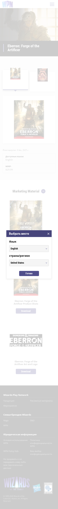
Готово (29, 273)
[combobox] (26, 248)
